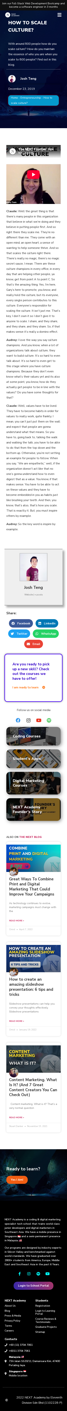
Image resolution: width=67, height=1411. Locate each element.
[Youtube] (38, 720)
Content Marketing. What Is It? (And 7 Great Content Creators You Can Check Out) (33, 1087)
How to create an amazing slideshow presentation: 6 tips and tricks (31, 987)
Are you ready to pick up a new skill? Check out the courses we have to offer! (31, 671)
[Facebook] (18, 720)
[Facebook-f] (19, 1274)
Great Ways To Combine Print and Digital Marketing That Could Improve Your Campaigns (31, 886)
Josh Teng (33, 587)
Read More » (16, 920)
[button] (28, 687)
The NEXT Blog (30, 837)
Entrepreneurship (30, 98)
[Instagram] (28, 720)
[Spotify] (49, 720)
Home (14, 98)
